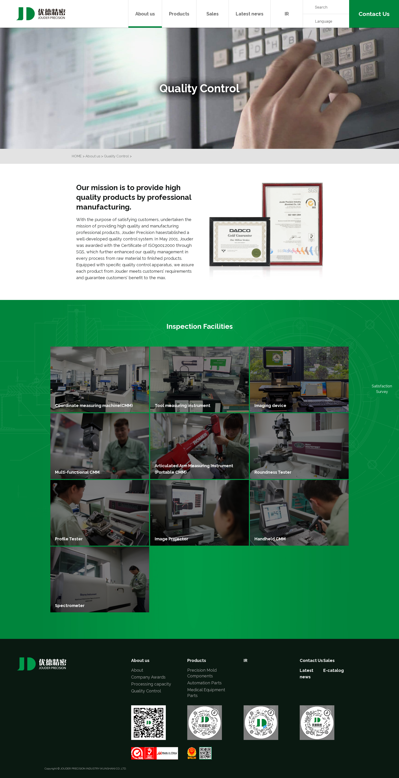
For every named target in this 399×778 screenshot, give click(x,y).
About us (145, 14)
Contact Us (311, 660)
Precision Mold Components (202, 673)
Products (179, 14)
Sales (212, 14)
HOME (77, 156)
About (137, 670)
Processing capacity (151, 684)
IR (287, 14)
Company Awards (148, 677)
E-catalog (333, 670)
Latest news (249, 14)
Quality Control (116, 156)
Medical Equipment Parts (206, 692)
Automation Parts (204, 682)
